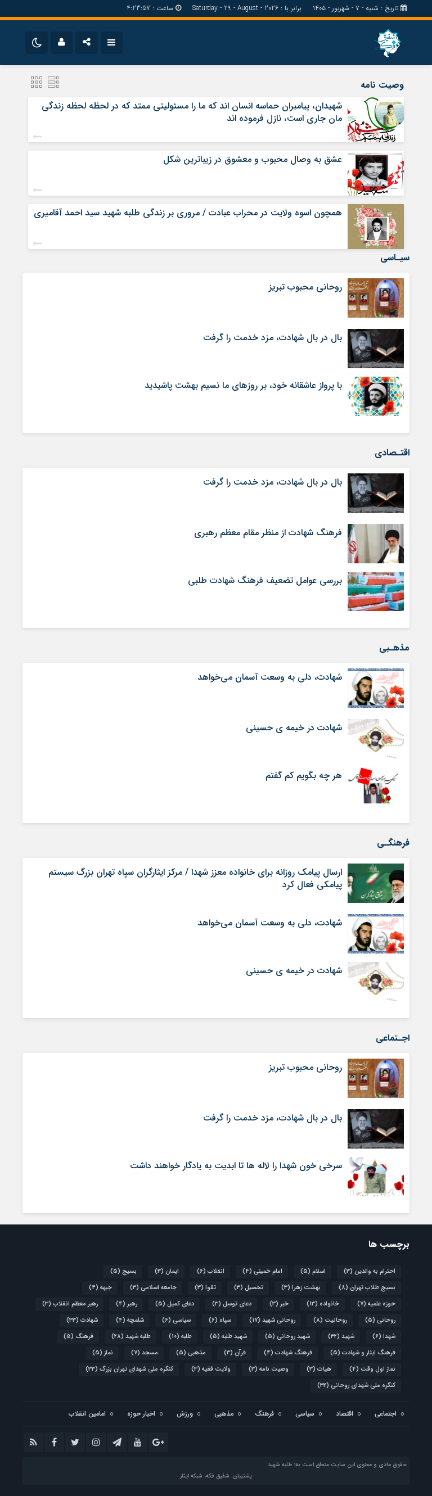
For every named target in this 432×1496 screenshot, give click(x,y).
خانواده (323, 1304)
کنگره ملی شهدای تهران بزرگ (129, 1369)
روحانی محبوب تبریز (305, 287)
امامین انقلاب (87, 1413)
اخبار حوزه (141, 1413)
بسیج (123, 1271)
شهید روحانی (287, 1336)
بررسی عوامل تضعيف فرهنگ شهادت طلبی (265, 580)
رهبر (126, 1304)
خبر (279, 1304)
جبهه (100, 1287)
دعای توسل (231, 1304)
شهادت (82, 1320)
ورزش (185, 1413)
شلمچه (130, 1320)
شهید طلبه (228, 1336)
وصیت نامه (269, 1369)
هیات (319, 1369)
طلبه (180, 1336)
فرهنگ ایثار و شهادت (362, 1353)
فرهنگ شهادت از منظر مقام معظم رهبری (268, 533)
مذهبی (191, 1353)
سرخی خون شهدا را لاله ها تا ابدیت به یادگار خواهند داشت (236, 1166)
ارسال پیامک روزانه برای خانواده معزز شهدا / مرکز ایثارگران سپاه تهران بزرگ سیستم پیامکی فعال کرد (195, 878)
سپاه (220, 1320)
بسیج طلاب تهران (367, 1287)
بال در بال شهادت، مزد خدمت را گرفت (272, 338)
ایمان (167, 1271)
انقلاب (210, 1271)
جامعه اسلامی (153, 1287)
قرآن (235, 1353)
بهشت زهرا (301, 1287)
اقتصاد (344, 1413)
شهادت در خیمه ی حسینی (294, 728)
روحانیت (330, 1320)
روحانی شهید (272, 1320)
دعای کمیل (174, 1304)
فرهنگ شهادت (288, 1353)
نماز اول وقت (372, 1369)
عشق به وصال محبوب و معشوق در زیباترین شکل (252, 159)
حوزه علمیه (376, 1304)
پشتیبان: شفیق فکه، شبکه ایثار (216, 1476)
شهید (341, 1336)
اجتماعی (386, 1413)
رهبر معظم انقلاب (70, 1304)
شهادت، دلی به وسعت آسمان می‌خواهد (269, 677)
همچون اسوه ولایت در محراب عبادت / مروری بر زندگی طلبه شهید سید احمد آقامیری (188, 213)
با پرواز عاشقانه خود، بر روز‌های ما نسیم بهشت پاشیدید (243, 385)
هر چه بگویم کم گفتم (304, 776)
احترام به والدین (369, 1271)
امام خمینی (262, 1271)
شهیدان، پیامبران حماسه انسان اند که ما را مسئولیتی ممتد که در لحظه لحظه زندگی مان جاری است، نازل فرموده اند (192, 112)
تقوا (205, 1287)
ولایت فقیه (211, 1369)
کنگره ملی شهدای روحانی (356, 1385)
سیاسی (176, 1320)
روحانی (380, 1320)
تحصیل (248, 1287)
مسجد (144, 1353)
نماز (102, 1353)
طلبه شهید (131, 1336)
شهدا (383, 1336)
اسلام (313, 1271)
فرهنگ (78, 1336)
